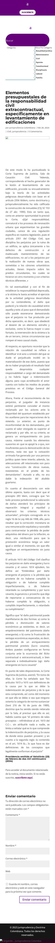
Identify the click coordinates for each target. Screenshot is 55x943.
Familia (39, 77)
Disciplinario (41, 70)
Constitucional (42, 66)
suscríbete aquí (23, 777)
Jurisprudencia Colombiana (22, 127)
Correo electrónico (16, 858)
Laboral (39, 74)
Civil (38, 58)
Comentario (13, 814)
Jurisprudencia (19, 131)
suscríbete (27, 12)
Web (8, 871)
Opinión (39, 62)
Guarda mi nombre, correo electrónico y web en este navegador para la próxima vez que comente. (25, 888)
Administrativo (42, 54)
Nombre (11, 845)
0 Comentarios (35, 131)
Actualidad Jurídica (44, 51)
